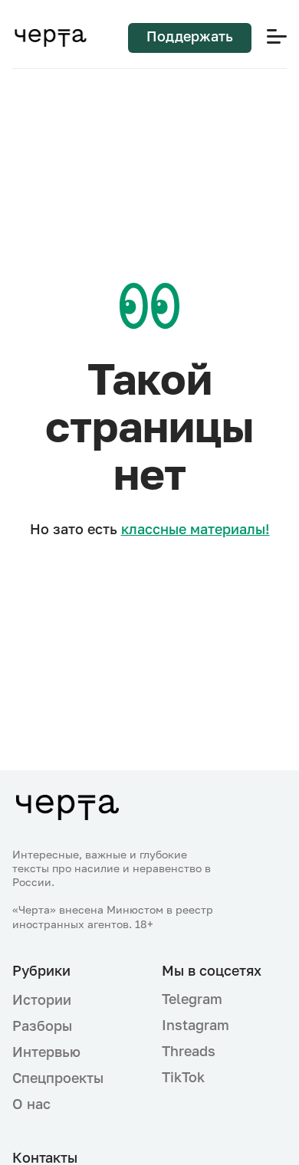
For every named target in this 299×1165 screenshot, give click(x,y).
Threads (188, 1050)
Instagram (195, 1024)
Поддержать (189, 36)
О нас (31, 1103)
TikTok (183, 1077)
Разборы (42, 1025)
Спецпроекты (58, 1077)
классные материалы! (195, 528)
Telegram (192, 998)
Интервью (46, 1051)
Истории (41, 999)
